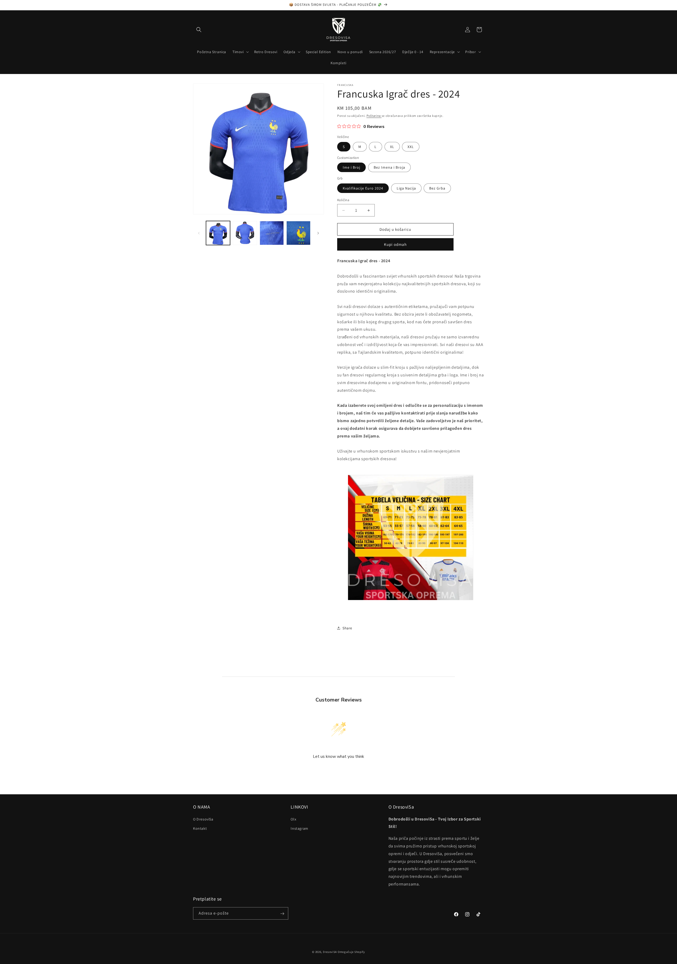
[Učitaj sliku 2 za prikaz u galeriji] (245, 233)
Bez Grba (437, 188)
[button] (199, 29)
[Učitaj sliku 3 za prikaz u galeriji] (272, 233)
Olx (293, 819)
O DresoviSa (203, 819)
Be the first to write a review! (338, 770)
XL (392, 146)
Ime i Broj (351, 167)
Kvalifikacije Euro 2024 (363, 188)
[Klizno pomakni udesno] (318, 233)
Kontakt (200, 828)
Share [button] (347, 628)
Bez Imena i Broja (389, 167)
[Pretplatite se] (282, 913)
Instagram (299, 828)
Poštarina (374, 116)
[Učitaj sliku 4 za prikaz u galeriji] (298, 233)
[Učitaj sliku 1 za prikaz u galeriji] (218, 233)
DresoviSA (330, 952)
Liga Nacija (406, 188)
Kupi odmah (395, 244)
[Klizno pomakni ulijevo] (199, 233)
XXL (411, 146)
